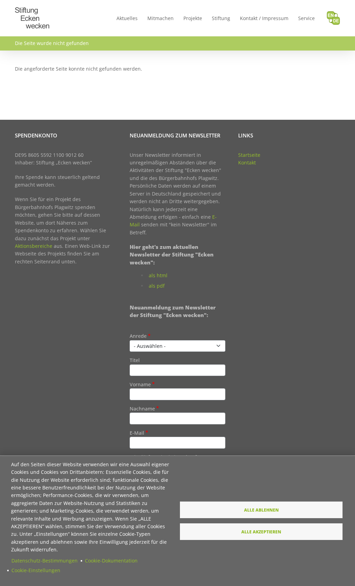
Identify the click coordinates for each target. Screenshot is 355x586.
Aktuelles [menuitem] (127, 18)
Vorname (140, 384)
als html (158, 275)
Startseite (249, 155)
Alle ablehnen (261, 510)
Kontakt (247, 162)
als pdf (157, 285)
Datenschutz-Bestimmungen (44, 560)
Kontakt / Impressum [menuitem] (264, 18)
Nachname (142, 408)
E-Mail (137, 433)
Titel (135, 360)
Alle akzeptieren (261, 531)
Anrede (138, 336)
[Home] (32, 11)
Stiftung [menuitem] (221, 18)
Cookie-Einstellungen (35, 570)
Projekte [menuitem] (192, 18)
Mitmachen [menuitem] (160, 18)
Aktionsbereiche (33, 246)
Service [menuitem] (306, 18)
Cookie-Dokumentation (111, 560)
